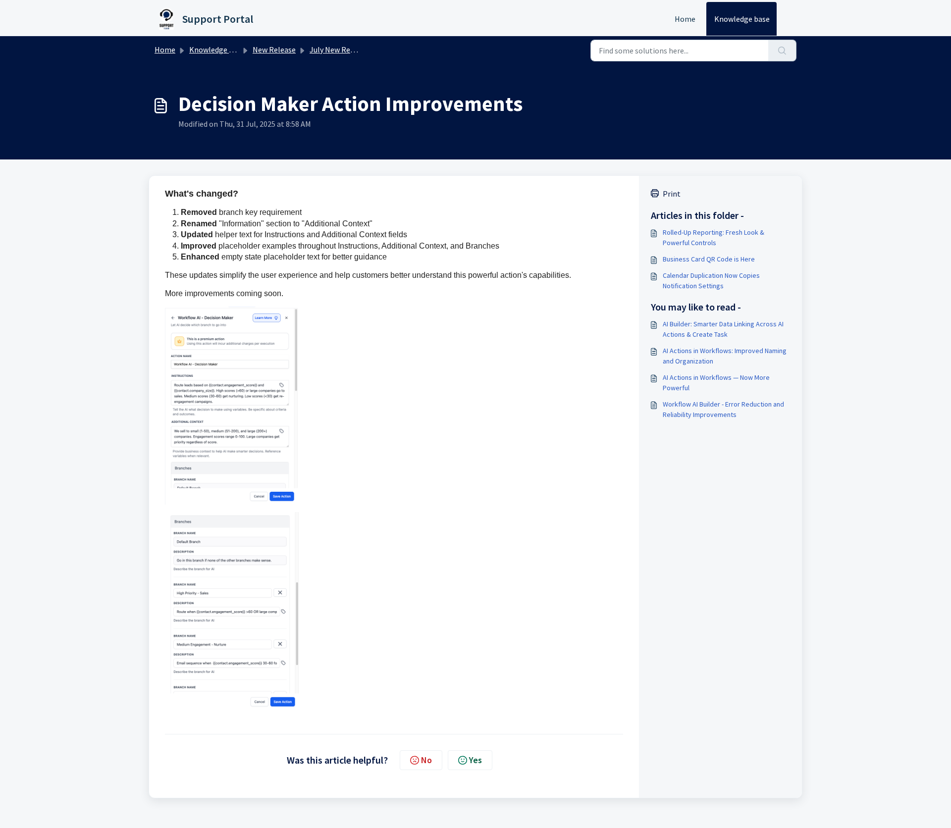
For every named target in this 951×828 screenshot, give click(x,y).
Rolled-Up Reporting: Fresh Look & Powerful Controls (713, 237)
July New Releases (340, 49)
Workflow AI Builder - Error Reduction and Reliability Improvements (723, 409)
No (426, 760)
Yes (475, 760)
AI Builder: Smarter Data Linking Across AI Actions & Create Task (723, 329)
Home (685, 19)
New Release (274, 49)
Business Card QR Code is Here (709, 259)
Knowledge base (742, 19)
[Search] (782, 50)
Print (672, 194)
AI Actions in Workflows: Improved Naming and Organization (725, 355)
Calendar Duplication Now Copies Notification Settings (711, 280)
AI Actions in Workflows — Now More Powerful (716, 382)
